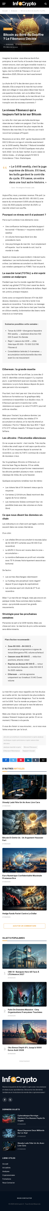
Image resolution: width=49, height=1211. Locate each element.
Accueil (5, 1164)
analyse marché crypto (12, 747)
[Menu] (3, 3)
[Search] (45, 3)
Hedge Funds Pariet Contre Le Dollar (19, 913)
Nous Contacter (8, 1183)
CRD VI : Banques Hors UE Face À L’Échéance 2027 (23, 973)
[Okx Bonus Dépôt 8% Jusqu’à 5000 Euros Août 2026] (24, 1032)
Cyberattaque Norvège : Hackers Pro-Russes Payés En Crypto (31, 1118)
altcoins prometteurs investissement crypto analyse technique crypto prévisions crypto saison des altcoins (24, 740)
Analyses (8, 29)
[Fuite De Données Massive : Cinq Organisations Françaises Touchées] (24, 994)
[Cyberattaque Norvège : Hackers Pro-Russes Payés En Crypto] (8, 1118)
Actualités (6, 1168)
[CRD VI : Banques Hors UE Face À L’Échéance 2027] (24, 956)
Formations (6, 1179)
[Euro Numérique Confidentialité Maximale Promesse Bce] (24, 860)
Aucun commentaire (25, 44)
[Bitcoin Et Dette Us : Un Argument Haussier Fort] (24, 822)
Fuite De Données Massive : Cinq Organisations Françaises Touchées (25, 1010)
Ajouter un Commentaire (24, 926)
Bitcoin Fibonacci (30, 747)
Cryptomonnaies (8, 1175)
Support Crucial (29, 751)
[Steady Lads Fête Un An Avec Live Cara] (24, 787)
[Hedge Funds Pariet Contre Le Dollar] (24, 898)
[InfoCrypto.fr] (24, 3)
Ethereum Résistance (12, 751)
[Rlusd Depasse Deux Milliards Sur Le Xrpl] (8, 1133)
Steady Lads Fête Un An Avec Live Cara (21, 802)
